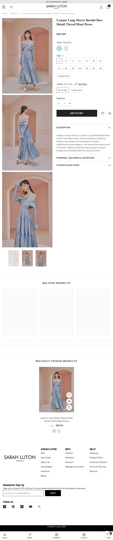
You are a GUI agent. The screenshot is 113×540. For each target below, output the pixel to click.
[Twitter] (39, 506)
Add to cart (76, 113)
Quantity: (61, 98)
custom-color (59, 431)
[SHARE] (108, 113)
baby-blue (54, 431)
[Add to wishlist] (69, 395)
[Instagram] (4, 506)
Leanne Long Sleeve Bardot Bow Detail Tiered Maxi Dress (56, 419)
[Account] (101, 7)
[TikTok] (22, 506)
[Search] (11, 7)
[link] (102, 113)
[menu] (3, 7)
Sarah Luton (55, 526)
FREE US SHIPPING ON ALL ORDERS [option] (56, 2)
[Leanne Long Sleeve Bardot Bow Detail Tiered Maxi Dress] (56, 389)
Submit (53, 493)
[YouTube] (30, 506)
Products (15, 13)
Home (4, 13)
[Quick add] (69, 407)
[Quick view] (69, 401)
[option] (14, 258)
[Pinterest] (13, 506)
